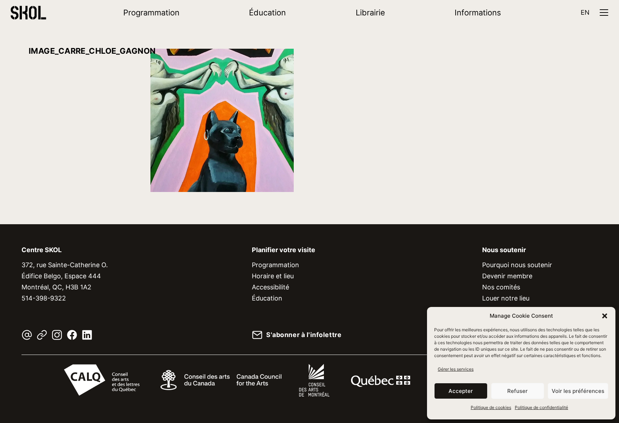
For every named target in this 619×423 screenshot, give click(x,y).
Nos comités (501, 287)
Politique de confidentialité (541, 407)
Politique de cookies (491, 407)
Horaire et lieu (273, 276)
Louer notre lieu (505, 298)
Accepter (460, 391)
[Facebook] (72, 335)
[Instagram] (57, 335)
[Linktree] (42, 335)
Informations (478, 12)
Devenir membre (507, 276)
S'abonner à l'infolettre (303, 334)
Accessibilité (270, 287)
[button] (604, 315)
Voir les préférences (578, 391)
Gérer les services (456, 369)
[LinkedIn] (87, 335)
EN (585, 12)
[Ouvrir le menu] (604, 12)
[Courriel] (26, 335)
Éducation (267, 12)
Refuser (517, 391)
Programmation (151, 12)
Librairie (370, 12)
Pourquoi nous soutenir (517, 265)
